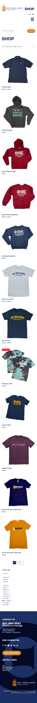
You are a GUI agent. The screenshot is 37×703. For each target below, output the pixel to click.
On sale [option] (5, 573)
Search (31, 31)
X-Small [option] (6, 585)
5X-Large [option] (6, 602)
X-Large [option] (6, 594)
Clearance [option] (6, 577)
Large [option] (5, 592)
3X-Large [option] (6, 598)
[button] (18, 46)
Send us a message (13, 626)
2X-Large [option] (6, 596)
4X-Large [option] (7, 600)
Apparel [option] (5, 579)
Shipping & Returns (8, 667)
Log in (29, 14)
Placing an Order (7, 669)
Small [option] (5, 587)
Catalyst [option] (5, 581)
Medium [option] (6, 590)
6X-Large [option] (6, 604)
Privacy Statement (29, 692)
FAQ (3, 665)
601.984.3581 (11, 623)
